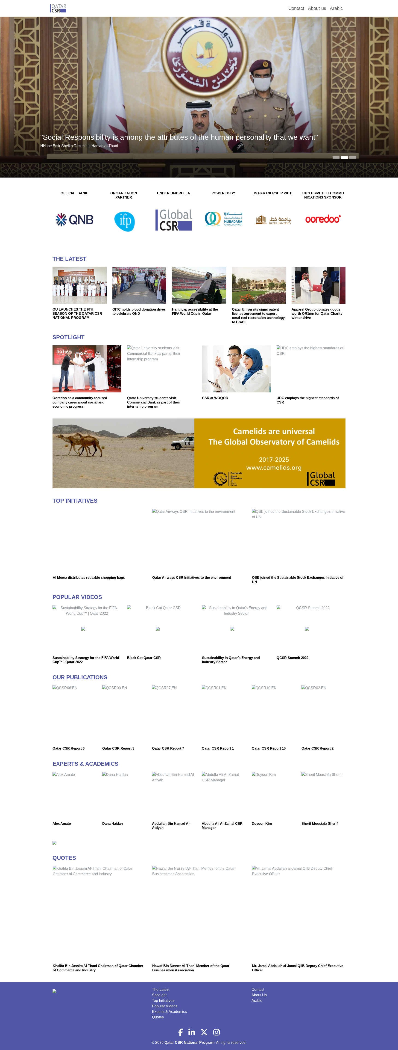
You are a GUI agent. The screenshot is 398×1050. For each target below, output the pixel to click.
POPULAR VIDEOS (77, 597)
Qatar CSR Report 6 (69, 748)
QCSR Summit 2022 (292, 658)
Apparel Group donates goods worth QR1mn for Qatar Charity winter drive (317, 313)
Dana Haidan (112, 823)
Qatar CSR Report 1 (218, 748)
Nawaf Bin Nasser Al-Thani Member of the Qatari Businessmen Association (191, 968)
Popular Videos (164, 1006)
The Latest (160, 989)
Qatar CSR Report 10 (269, 748)
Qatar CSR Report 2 (317, 748)
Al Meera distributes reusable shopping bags (89, 577)
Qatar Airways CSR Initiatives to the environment (191, 577)
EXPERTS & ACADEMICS (85, 764)
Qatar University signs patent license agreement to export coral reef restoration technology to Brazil (258, 315)
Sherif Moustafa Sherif (319, 823)
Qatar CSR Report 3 (118, 748)
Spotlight (159, 995)
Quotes (158, 1017)
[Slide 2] (352, 157)
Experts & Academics (169, 1012)
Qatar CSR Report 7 (168, 748)
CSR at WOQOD (215, 398)
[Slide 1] (344, 157)
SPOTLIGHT (69, 337)
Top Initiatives (163, 1001)
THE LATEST (69, 259)
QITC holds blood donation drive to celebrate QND (138, 311)
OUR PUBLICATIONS (80, 677)
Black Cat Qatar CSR (144, 658)
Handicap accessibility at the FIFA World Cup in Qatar (195, 311)
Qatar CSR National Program (189, 1042)
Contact (258, 989)
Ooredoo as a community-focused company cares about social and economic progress (80, 402)
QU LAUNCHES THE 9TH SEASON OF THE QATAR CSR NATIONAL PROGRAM (77, 313)
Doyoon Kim (262, 823)
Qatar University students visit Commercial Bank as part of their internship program (153, 402)
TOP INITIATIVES (75, 501)
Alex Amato (62, 823)
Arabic (257, 1001)
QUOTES (64, 858)
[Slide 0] (336, 157)
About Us (259, 995)
